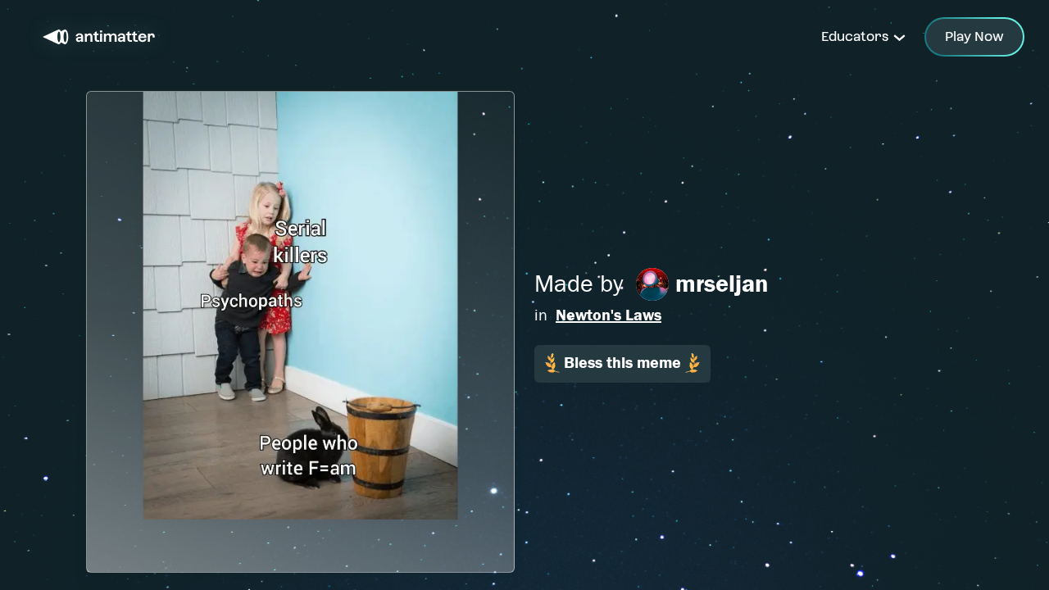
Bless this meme (622, 362)
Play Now (974, 36)
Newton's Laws (608, 315)
